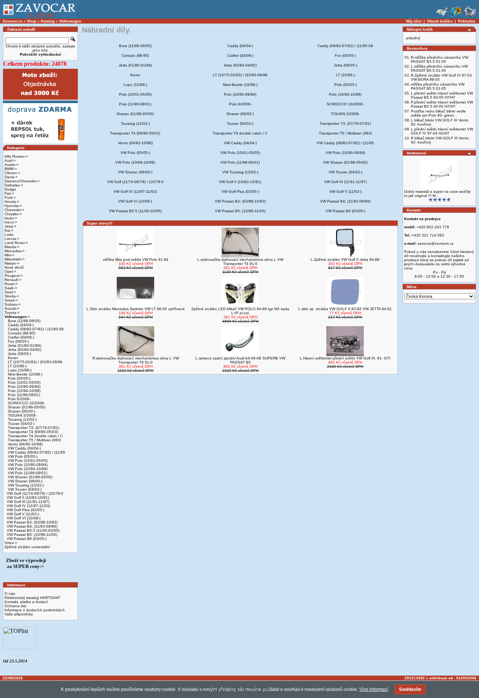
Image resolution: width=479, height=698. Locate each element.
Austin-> (11, 165)
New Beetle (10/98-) (24, 374)
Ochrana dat (15, 606)
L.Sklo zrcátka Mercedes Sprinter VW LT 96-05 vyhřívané (135, 309)
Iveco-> (10, 222)
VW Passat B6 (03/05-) (26, 539)
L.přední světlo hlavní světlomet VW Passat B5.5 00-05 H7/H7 (442, 95)
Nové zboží (14, 267)
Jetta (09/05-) (19, 354)
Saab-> (10, 288)
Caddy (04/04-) (20, 325)
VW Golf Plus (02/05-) (25, 510)
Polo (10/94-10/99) (23, 391)
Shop (31, 21)
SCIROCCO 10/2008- (26, 403)
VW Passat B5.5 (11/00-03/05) (33, 530)
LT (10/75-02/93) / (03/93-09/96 (34, 362)
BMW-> (10, 169)
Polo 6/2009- (18, 399)
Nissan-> (11, 263)
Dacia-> (11, 177)
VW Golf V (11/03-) (23, 514)
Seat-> (10, 292)
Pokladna (466, 21)
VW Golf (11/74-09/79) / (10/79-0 (35, 493)
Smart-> (11, 300)
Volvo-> (10, 543)
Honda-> (11, 202)
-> (17, 317)
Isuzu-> (10, 218)
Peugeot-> (13, 276)
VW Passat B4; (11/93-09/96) (32, 526)
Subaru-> (12, 304)
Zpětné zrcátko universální (27, 547)
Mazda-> (11, 247)
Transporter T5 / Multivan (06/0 (34, 440)
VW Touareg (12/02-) (25, 485)
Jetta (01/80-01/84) (24, 345)
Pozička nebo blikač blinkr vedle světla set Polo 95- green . (438, 113)
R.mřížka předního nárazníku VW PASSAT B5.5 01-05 (439, 59)
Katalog (48, 21)
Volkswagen (70, 21)
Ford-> (10, 197)
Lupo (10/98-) (19, 370)
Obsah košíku (439, 21)
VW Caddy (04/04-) (24, 448)
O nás (9, 594)
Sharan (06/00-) (21, 411)
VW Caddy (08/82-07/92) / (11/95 (36, 452)
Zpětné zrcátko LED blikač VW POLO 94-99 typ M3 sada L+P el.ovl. (240, 311)
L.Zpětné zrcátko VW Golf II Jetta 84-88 (345, 259)
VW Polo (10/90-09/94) (27, 465)
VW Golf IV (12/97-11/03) (28, 506)
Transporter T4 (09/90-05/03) (32, 432)
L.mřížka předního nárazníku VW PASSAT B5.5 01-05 (439, 68)
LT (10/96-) (17, 366)
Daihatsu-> (13, 185)
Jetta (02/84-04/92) (24, 350)
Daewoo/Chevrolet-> (22, 181)
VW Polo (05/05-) (22, 456)
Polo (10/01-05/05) (23, 382)
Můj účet (413, 21)
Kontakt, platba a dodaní (26, 602)
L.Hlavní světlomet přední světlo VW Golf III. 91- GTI (345, 358)
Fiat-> (9, 193)
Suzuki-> (11, 308)
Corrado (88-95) (21, 333)
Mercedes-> (14, 251)
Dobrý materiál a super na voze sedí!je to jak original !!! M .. (437, 193)
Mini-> (9, 255)
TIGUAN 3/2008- (22, 415)
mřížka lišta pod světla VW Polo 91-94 (135, 259)
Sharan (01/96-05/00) (26, 407)
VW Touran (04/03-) (24, 489)
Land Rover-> (16, 243)
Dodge (10, 189)
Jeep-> (10, 226)
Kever (12, 358)
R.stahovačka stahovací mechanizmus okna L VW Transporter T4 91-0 (135, 360)
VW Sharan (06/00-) (24, 481)
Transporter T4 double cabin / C (35, 436)
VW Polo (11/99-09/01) (27, 473)
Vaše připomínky (18, 614)
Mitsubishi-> (14, 259)
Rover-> (11, 284)
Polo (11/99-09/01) (23, 395)
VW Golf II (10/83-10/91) (28, 497)
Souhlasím (410, 689)
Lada (8, 234)
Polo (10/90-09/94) (23, 386)
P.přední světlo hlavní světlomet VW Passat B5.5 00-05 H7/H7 (442, 104)
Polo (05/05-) (18, 378)
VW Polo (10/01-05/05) (27, 460)
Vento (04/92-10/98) (25, 444)
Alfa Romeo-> (16, 156)
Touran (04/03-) (20, 423)
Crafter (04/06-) (20, 337)
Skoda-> (11, 296)
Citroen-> (12, 173)
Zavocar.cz (12, 21)
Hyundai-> (13, 206)
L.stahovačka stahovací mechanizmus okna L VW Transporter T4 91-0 (240, 261)
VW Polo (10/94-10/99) (27, 469)
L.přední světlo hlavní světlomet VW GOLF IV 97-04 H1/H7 (442, 131)
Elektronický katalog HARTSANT (32, 598)
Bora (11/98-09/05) (23, 321)
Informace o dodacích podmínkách (34, 610)
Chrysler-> (13, 214)
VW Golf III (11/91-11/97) (28, 502)
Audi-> (10, 160)
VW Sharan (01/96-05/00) (29, 477)
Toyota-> (11, 313)
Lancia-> (11, 239)
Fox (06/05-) (18, 341)
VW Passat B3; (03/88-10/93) (32, 522)
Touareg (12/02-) (22, 419)
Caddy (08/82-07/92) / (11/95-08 (35, 329)
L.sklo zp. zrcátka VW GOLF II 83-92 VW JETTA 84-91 (345, 309)
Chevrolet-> (14, 210)
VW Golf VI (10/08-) (23, 518)
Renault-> (12, 280)
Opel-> (10, 271)
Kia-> (8, 230)
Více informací (373, 689)
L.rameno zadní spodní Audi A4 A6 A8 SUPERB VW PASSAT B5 (240, 360)
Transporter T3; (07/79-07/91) (33, 428)
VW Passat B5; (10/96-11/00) (32, 534)
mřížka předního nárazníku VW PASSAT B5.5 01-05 (437, 86)
